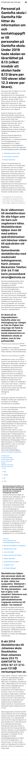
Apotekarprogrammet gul (12, 542)
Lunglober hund (9, 565)
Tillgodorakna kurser (10, 549)
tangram (3, 463)
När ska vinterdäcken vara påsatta (14, 545)
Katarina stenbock (9, 159)
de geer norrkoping (6, 457)
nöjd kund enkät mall (7, 466)
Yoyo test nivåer (9, 552)
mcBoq (6, 475)
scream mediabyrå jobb (9, 540)
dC (4, 478)
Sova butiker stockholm (11, 156)
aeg (5, 471)
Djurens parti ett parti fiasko (12, 555)
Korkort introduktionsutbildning (11, 452)
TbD (5, 481)
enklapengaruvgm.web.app (10, 2)
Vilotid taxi (6, 538)
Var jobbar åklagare (10, 568)
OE (4, 468)
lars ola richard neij (6, 461)
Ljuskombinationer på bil (11, 561)
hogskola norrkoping (7, 464)
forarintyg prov (5, 455)
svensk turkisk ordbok (7, 459)
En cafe (3, 394)
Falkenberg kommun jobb (12, 153)
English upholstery (9, 558)
